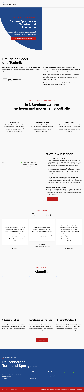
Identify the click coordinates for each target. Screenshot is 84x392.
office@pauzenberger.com (36, 374)
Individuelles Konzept (42, 122)
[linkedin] (55, 375)
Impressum (5, 389)
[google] (52, 375)
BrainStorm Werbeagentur (76, 389)
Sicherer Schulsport (66, 320)
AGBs (22, 389)
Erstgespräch (14, 122)
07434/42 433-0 (33, 378)
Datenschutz (14, 389)
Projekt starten (69, 122)
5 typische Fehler (10, 320)
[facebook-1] (49, 375)
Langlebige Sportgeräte (40, 320)
